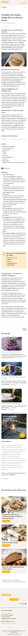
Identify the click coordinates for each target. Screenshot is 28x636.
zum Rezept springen (6, 26)
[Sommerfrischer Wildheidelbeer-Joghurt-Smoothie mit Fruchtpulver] (11, 369)
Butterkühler (4, 449)
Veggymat (13, 467)
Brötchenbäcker (18, 447)
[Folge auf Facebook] (20, 604)
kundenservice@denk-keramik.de (8, 623)
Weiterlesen (19, 357)
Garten (18, 452)
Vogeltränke (20, 467)
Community (16, 449)
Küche (24, 460)
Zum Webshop (13, 599)
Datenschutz (11, 633)
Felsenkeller (7, 451)
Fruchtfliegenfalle (5, 452)
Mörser (23, 462)
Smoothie (19, 465)
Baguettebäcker (11, 445)
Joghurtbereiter (5, 458)
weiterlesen (6, 521)
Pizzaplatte (11, 463)
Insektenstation (11, 456)
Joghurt (18, 456)
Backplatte (4, 445)
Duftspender (23, 449)
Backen (9, 23)
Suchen (24, 329)
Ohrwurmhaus (4, 463)
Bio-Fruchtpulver (19, 445)
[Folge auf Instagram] (23, 604)
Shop (26, 1)
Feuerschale (13, 451)
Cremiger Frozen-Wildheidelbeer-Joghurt (10, 352)
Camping (10, 449)
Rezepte (13, 23)
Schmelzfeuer (13, 465)
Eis (2, 451)
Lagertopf (3, 462)
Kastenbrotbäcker (14, 458)
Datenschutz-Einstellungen (18, 633)
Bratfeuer (4, 447)
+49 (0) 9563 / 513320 (23, 3)
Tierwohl (4, 467)
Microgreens (10, 462)
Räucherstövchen (5, 465)
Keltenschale (4, 460)
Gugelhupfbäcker (5, 454)
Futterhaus (12, 452)
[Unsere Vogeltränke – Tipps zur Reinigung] (11, 396)
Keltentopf (11, 460)
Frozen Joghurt (20, 451)
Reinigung (17, 463)
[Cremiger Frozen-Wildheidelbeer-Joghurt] (11, 344)
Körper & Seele (17, 460)
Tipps (8, 467)
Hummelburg (13, 454)
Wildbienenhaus (5, 469)
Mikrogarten (17, 462)
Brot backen (10, 447)
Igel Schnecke (4, 456)
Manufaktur (25, 2)
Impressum (7, 633)
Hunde (18, 454)
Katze (20, 458)
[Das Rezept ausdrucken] (5, 168)
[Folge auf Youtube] (25, 604)
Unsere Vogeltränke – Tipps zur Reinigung (10, 403)
